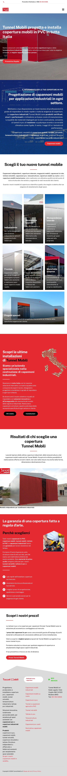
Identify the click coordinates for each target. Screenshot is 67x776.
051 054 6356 (43, 2)
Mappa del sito (28, 771)
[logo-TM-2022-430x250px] (6, 8)
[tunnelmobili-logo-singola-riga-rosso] (11, 679)
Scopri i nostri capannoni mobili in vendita (10, 758)
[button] (1, 488)
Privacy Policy (37, 771)
